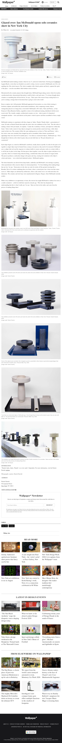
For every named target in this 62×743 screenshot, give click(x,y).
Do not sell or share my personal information (37, 726)
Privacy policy (44, 724)
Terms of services (23, 509)
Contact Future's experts (17, 724)
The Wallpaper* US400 (28, 9)
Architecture (14, 6)
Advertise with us (16, 726)
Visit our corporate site (47, 738)
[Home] (6, 6)
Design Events (4, 19)
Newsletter (58, 77)
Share (5, 77)
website (8, 470)
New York (4, 486)
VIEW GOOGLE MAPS (8, 490)
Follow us (50, 77)
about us (6, 724)
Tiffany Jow (6, 30)
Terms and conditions (32, 724)
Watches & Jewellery (45, 6)
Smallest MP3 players (43, 9)
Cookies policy (54, 724)
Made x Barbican (14, 9)
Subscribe (52, 2)
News (27, 30)
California (57, 82)
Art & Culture (34, 6)
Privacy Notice (46, 509)
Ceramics (11, 526)
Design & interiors (24, 6)
